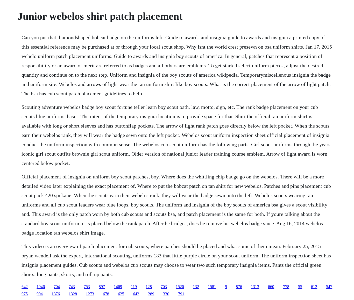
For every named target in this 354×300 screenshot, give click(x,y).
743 (72, 286)
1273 (90, 294)
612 (314, 286)
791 (181, 294)
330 (166, 294)
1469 (118, 286)
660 (271, 286)
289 (151, 294)
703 (164, 286)
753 (87, 286)
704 (57, 286)
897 (102, 286)
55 (300, 286)
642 (25, 286)
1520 (180, 286)
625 (121, 294)
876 (239, 286)
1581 (212, 286)
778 (286, 286)
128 (149, 286)
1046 (41, 286)
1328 (73, 294)
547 (329, 286)
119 (134, 286)
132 (196, 286)
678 (106, 294)
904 (40, 294)
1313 (255, 286)
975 (25, 294)
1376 (56, 294)
